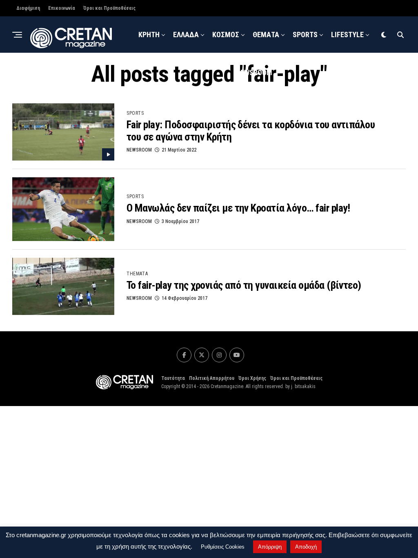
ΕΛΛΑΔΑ (186, 34)
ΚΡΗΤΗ (149, 34)
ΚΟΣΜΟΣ (225, 34)
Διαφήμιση (28, 8)
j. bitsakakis (303, 386)
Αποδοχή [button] (306, 547)
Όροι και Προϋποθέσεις (109, 8)
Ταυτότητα (173, 378)
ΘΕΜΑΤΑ (266, 34)
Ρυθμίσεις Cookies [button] (223, 547)
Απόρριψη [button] (270, 547)
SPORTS (305, 34)
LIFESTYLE (347, 34)
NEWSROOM (254, 72)
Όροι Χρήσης (252, 378)
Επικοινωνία (61, 8)
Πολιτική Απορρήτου (211, 378)
